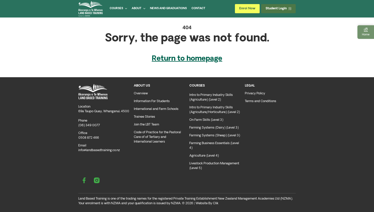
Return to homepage (187, 58)
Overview (141, 93)
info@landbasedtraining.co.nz (99, 150)
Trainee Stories (144, 116)
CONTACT (198, 8)
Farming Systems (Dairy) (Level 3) (214, 127)
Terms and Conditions (260, 101)
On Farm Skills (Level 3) (206, 120)
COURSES (116, 8)
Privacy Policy (255, 93)
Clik (215, 203)
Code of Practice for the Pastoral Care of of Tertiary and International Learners (157, 137)
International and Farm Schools (156, 109)
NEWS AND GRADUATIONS (168, 8)
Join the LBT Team (146, 124)
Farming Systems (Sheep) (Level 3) (214, 135)
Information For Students (152, 101)
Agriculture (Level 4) (204, 155)
